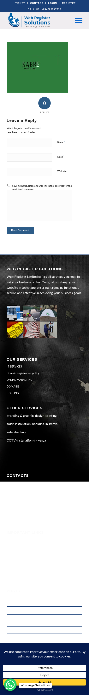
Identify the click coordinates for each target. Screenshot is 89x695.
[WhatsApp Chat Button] (10, 685)
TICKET (20, 3)
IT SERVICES (14, 366)
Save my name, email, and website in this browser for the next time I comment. (42, 187)
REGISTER (69, 3)
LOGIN (52, 3)
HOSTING (13, 393)
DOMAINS (13, 386)
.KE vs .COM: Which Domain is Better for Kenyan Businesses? (42, 630)
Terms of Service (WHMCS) (25, 550)
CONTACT (36, 3)
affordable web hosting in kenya (25, 610)
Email (60, 156)
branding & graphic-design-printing (32, 415)
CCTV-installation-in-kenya (26, 440)
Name (61, 142)
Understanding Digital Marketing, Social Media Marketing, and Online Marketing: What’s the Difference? (43, 600)
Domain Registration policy (23, 373)
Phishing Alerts (17, 544)
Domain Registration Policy (26, 567)
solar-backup (16, 432)
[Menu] (76, 20)
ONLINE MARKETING (19, 379)
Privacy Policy (16, 561)
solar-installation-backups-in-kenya (32, 424)
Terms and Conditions (21, 555)
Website (61, 171)
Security (12, 539)
